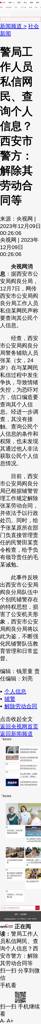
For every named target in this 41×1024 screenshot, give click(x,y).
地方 (1, 7)
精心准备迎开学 (32, 881)
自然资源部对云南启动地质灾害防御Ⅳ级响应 (29, 783)
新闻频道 (11, 26)
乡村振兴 (9, 7)
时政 (10, 2)
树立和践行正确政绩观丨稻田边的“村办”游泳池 (15, 875)
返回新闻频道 (16, 734)
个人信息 (15, 691)
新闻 (18, 2)
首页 (3, 2)
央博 (30, 7)
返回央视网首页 (19, 726)
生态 (15, 7)
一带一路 (23, 7)
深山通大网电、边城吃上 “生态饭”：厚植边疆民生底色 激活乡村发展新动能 (29, 775)
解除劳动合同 (20, 706)
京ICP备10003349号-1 (10, 919)
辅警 (9, 699)
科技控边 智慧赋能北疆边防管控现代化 (29, 759)
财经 (37, 2)
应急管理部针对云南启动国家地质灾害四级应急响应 (29, 750)
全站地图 (23, 914)
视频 (31, 2)
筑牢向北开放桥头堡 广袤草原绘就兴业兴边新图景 (29, 767)
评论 (25, 2)
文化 (36, 7)
